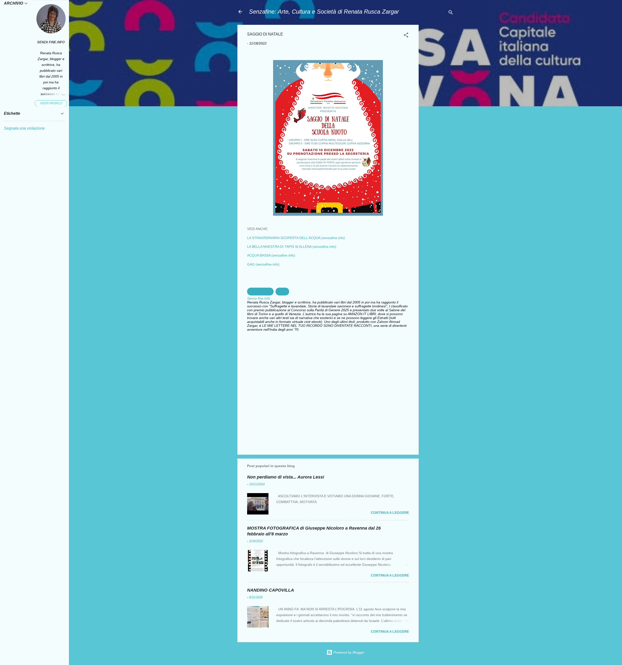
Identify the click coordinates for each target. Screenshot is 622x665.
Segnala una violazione (24, 128)
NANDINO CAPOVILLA (270, 590)
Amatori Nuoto (260, 291)
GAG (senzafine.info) (263, 264)
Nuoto (282, 291)
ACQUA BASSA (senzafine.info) (271, 255)
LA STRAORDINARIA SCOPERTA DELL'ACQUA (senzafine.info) (296, 238)
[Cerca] (451, 13)
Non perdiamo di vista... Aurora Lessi (285, 477)
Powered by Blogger (348, 652)
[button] (406, 36)
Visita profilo (51, 103)
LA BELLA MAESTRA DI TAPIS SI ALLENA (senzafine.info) (291, 246)
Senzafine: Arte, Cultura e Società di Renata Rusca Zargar (324, 11)
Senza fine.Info (51, 42)
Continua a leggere (390, 512)
